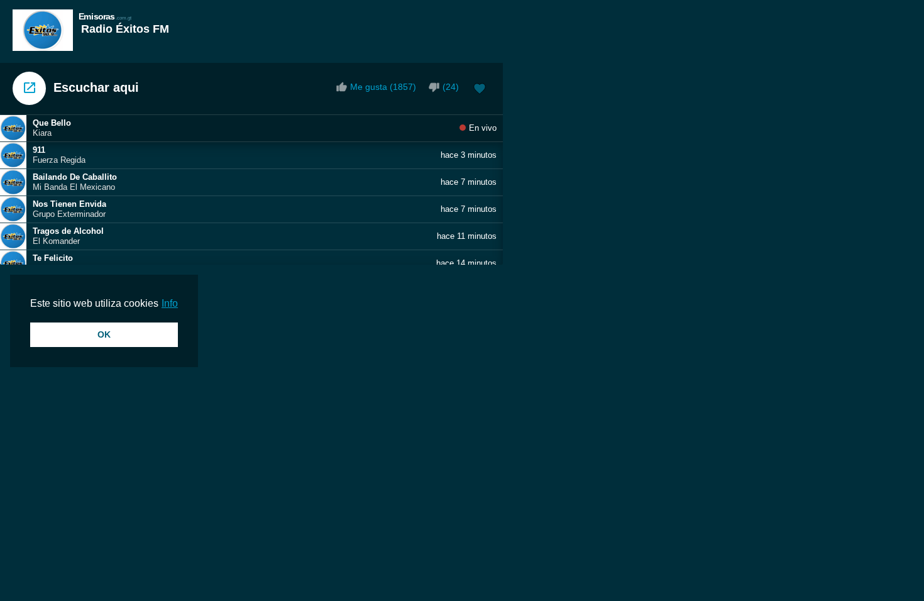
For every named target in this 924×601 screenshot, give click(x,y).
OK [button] (104, 334)
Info (170, 303)
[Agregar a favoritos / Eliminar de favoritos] (479, 90)
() (451, 87)
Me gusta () (383, 87)
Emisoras (105, 16)
